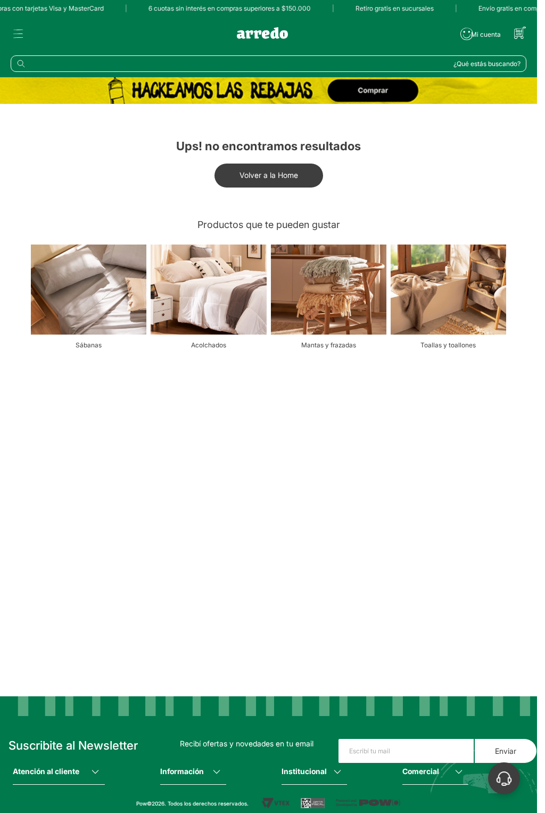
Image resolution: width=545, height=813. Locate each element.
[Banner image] (268, 91)
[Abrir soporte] (504, 778)
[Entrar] (480, 34)
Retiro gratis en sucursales (389, 8)
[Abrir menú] (18, 34)
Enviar (505, 750)
